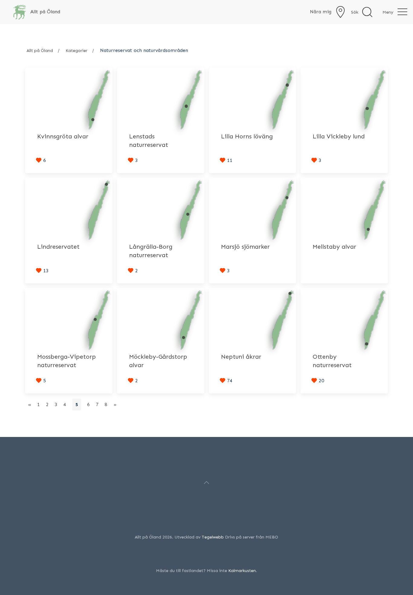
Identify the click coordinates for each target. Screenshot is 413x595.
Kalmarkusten (242, 570)
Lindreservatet (58, 246)
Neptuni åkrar (241, 356)
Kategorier (76, 50)
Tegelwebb (213, 537)
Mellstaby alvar (334, 246)
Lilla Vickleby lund (339, 136)
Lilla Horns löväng (247, 136)
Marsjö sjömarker (245, 246)
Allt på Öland (40, 50)
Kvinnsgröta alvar (62, 136)
